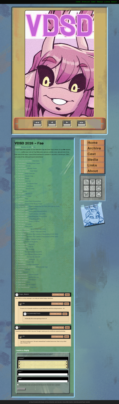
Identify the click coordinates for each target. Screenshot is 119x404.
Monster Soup (29, 176)
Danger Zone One (30, 173)
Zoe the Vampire (31, 284)
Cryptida (28, 224)
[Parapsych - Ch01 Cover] (37, 123)
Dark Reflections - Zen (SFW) (37, 214)
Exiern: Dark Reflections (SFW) (38, 211)
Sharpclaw (31, 244)
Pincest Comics (30, 188)
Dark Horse (29, 186)
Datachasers (36, 161)
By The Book (30, 249)
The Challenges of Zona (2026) (33, 254)
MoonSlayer (29, 193)
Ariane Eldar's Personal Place (33, 201)
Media (100, 2)
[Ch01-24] (67, 123)
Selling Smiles (29, 226)
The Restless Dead (32, 183)
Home (78, 2)
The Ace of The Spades (31, 241)
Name (19, 372)
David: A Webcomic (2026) (38, 231)
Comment (21, 358)
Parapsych (32, 259)
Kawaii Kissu (30, 262)
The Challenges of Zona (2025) (33, 252)
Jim (34, 147)
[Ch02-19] (81, 123)
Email (19, 379)
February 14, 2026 (26, 147)
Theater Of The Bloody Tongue (33, 204)
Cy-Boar (28, 196)
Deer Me (31, 246)
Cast (93, 2)
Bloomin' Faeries (32, 168)
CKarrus (27, 269)
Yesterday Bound (33, 274)
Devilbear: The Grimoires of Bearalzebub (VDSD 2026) (42, 236)
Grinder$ (25, 272)
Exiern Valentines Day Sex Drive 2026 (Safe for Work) (44, 206)
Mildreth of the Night (42, 267)
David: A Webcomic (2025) (38, 229)
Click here (17, 152)
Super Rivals (32, 279)
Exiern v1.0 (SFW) (34, 221)
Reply (67, 294)
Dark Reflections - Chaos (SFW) (38, 216)
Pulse (26, 198)
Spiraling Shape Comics (33, 163)
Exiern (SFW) (33, 209)
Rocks (25, 191)
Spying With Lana (34, 277)
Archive (86, 2)
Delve (28, 282)
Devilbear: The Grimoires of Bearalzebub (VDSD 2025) (42, 234)
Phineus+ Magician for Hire (33, 239)
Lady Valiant (33, 171)
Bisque (27, 178)
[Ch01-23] (52, 123)
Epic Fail (28, 181)
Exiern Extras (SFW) (35, 219)
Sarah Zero (33, 287)
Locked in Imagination (33, 264)
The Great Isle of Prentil (33, 257)
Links (107, 2)
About (114, 2)
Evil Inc (28, 166)
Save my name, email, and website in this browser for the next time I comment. (39, 385)
